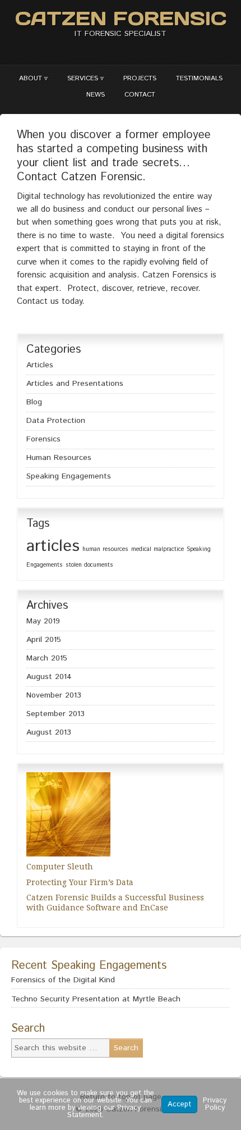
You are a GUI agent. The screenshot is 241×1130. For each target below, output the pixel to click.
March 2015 (46, 658)
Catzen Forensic (120, 18)
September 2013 (55, 713)
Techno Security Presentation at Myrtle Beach (95, 999)
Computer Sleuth (59, 866)
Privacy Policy (214, 1104)
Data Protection (55, 420)
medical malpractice (157, 549)
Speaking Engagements (68, 476)
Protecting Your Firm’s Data (79, 882)
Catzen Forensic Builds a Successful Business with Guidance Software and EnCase (115, 902)
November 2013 (53, 695)
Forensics (43, 439)
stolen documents (89, 565)
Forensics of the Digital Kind (63, 980)
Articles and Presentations (74, 383)
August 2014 (49, 676)
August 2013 (48, 732)
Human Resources (58, 457)
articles (53, 546)
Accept (179, 1104)
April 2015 (43, 639)
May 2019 (43, 621)
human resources (105, 549)
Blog (34, 402)
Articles (39, 365)
